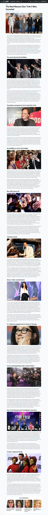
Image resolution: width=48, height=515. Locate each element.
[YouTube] (30, 1)
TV (21, 1)
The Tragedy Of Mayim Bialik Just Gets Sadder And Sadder (11, 509)
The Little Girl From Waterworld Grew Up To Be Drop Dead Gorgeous (28, 510)
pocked (33, 439)
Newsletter (44, 1)
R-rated (11, 135)
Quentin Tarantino (31, 92)
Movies (18, 1)
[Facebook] (28, 1)
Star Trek (8, 35)
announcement (25, 357)
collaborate (23, 349)
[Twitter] (32, 1)
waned (22, 318)
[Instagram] (33, 1)
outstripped (16, 402)
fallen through (21, 275)
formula (35, 81)
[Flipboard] (35, 1)
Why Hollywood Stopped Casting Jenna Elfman (37, 509)
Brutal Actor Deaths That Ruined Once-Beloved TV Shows (19, 509)
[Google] (37, 1)
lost (7, 224)
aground (30, 98)
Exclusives (13, 1)
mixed (14, 137)
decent (16, 441)
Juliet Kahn (8, 11)
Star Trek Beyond (31, 49)
